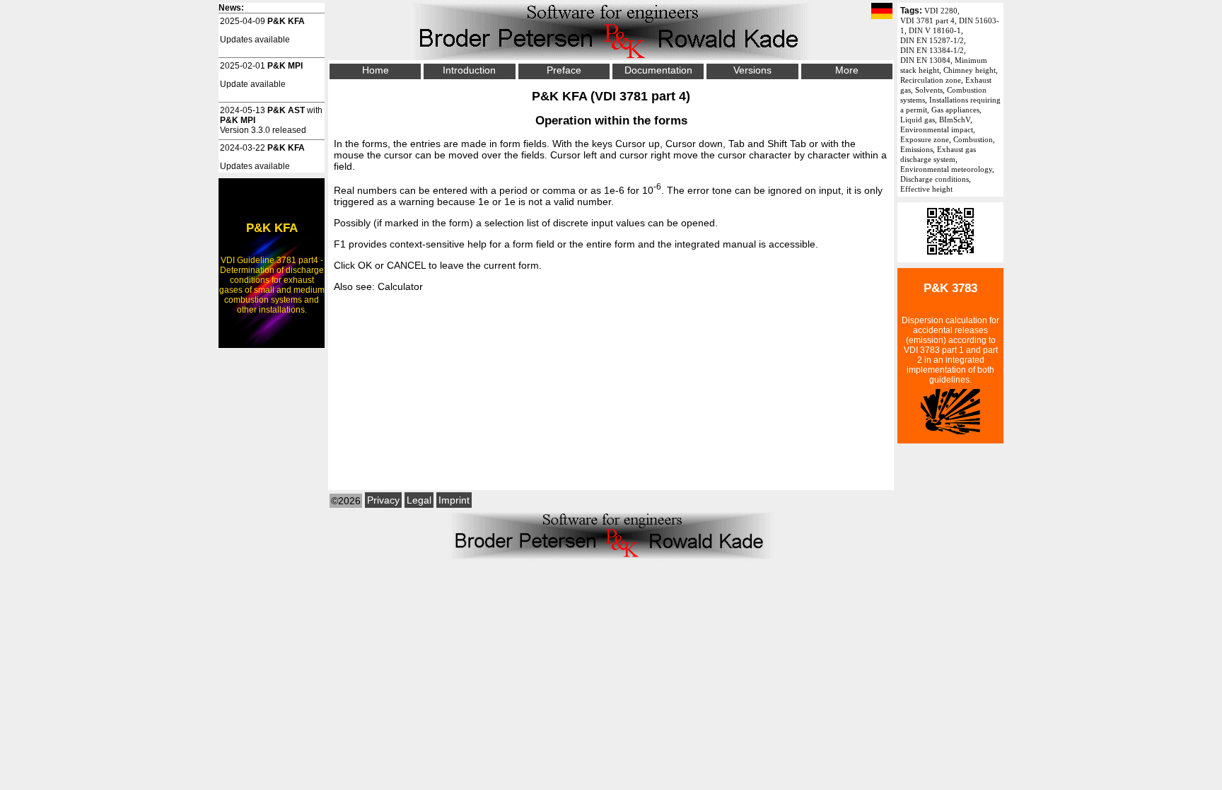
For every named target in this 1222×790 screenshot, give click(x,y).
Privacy (383, 500)
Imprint (454, 500)
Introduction (469, 70)
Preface (564, 70)
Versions (752, 70)
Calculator (400, 286)
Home (375, 70)
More (847, 70)
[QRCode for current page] (950, 257)
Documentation (658, 70)
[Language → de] (881, 12)
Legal (419, 500)
